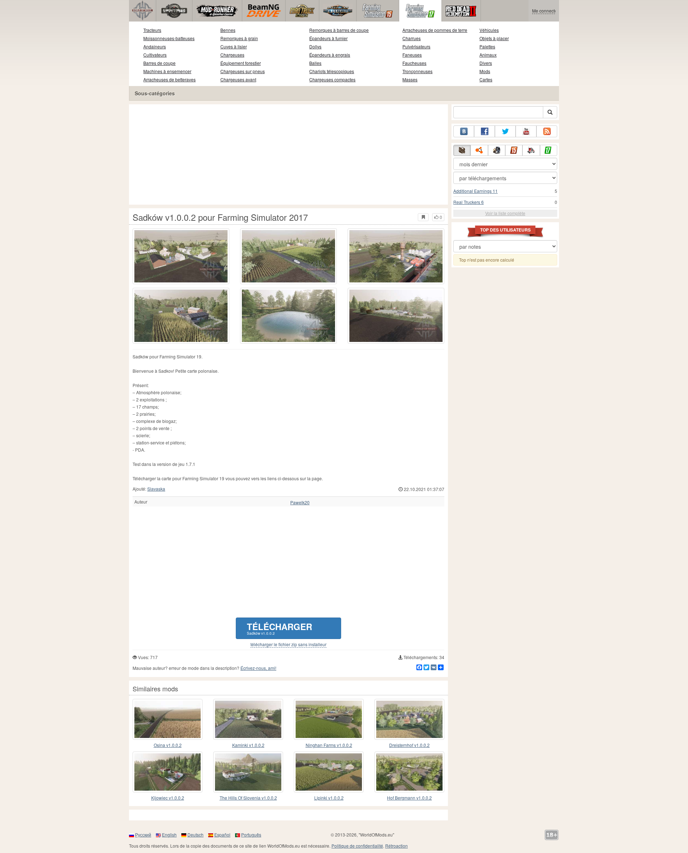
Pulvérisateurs (416, 46)
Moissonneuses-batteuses (169, 38)
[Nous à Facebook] (484, 131)
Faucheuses (414, 63)
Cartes (485, 79)
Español (222, 834)
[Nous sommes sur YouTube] (526, 131)
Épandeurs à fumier (328, 38)
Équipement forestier (240, 63)
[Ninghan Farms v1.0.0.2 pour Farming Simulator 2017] (329, 719)
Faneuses (412, 55)
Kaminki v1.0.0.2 (248, 745)
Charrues (411, 38)
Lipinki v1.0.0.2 (329, 798)
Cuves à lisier (233, 46)
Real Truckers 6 (468, 202)
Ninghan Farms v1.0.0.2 (329, 745)
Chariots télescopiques (331, 71)
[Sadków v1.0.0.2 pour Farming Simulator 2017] (181, 256)
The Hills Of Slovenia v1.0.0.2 (248, 798)
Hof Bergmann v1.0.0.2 (409, 798)
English (169, 834)
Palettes (487, 46)
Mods (484, 71)
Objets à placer (494, 38)
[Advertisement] (288, 154)
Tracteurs (152, 30)
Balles (315, 63)
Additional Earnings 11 (475, 191)
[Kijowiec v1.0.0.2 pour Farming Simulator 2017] (167, 772)
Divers (485, 63)
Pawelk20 (300, 502)
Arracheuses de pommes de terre (434, 30)
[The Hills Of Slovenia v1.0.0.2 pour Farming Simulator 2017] (248, 772)
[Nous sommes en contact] (463, 131)
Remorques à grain (239, 38)
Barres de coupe (159, 63)
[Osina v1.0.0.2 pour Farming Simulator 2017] (167, 719)
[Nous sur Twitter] (505, 131)
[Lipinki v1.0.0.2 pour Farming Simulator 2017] (329, 772)
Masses (409, 79)
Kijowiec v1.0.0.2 (167, 798)
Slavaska (156, 489)
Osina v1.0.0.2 (168, 745)
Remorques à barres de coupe (339, 30)
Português (251, 834)
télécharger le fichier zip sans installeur (288, 644)
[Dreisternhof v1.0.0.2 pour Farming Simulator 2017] (409, 719)
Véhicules (489, 30)
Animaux (488, 55)
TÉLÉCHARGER (279, 628)
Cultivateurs (155, 55)
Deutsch (195, 834)
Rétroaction (396, 846)
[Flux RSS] (546, 131)
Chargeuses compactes (332, 79)
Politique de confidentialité (357, 846)
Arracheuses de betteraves (169, 79)
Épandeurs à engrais (329, 55)
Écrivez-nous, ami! (258, 668)
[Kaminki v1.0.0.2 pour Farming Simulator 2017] (248, 719)
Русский (143, 834)
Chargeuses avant (238, 79)
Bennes (227, 30)
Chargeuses (232, 55)
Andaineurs (154, 46)
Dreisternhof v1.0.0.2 (409, 745)
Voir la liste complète (505, 213)
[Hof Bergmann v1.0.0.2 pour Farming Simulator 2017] (409, 772)
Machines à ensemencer (167, 71)
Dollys (315, 46)
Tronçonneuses (417, 71)
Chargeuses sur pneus (242, 71)
